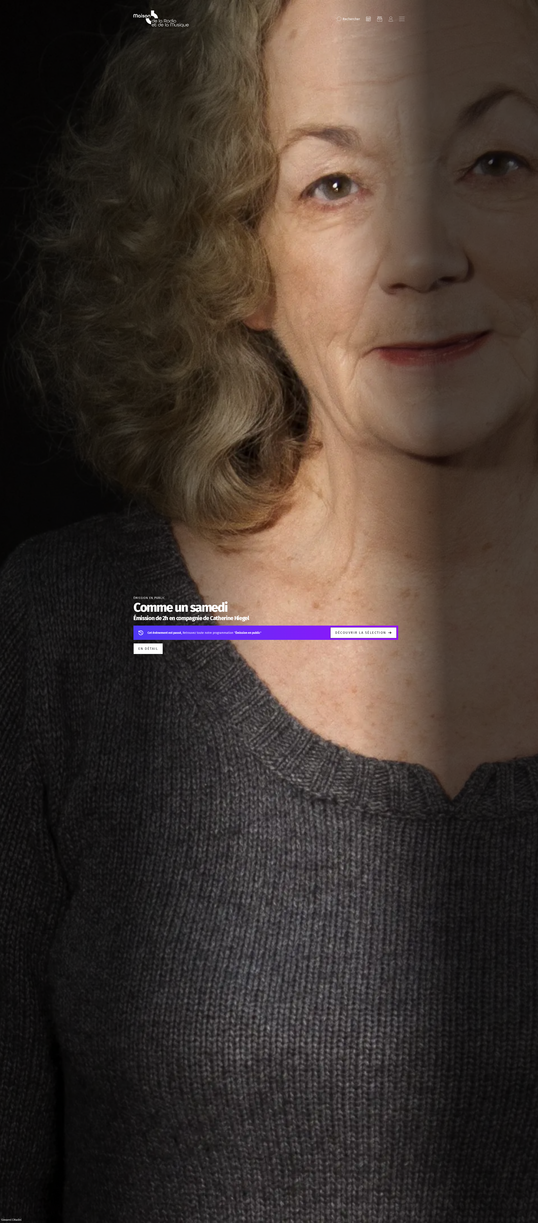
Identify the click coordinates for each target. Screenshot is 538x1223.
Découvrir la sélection (360, 633)
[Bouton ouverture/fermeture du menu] (402, 19)
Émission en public (149, 598)
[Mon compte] (390, 19)
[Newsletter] (379, 19)
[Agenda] (368, 19)
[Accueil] (161, 19)
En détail (148, 649)
